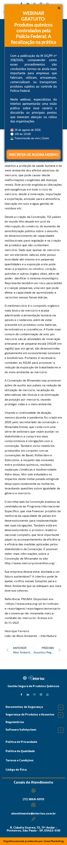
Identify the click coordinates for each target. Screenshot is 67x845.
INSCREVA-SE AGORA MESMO (33, 154)
